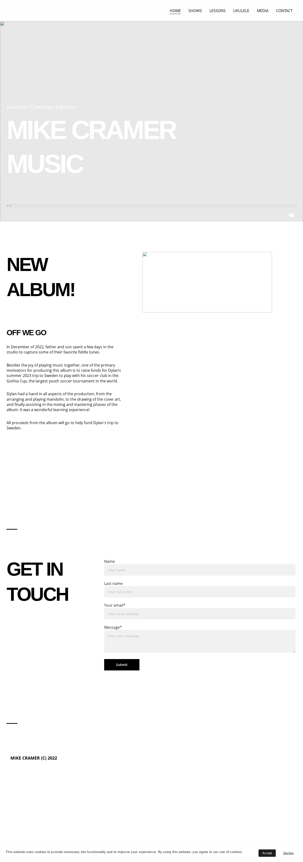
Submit (122, 664)
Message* (113, 627)
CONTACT (284, 10)
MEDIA (262, 10)
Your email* (114, 605)
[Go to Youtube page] (291, 215)
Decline (288, 853)
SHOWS (195, 10)
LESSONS (217, 10)
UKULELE (241, 10)
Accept (267, 853)
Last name (113, 583)
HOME (175, 10)
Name (109, 561)
